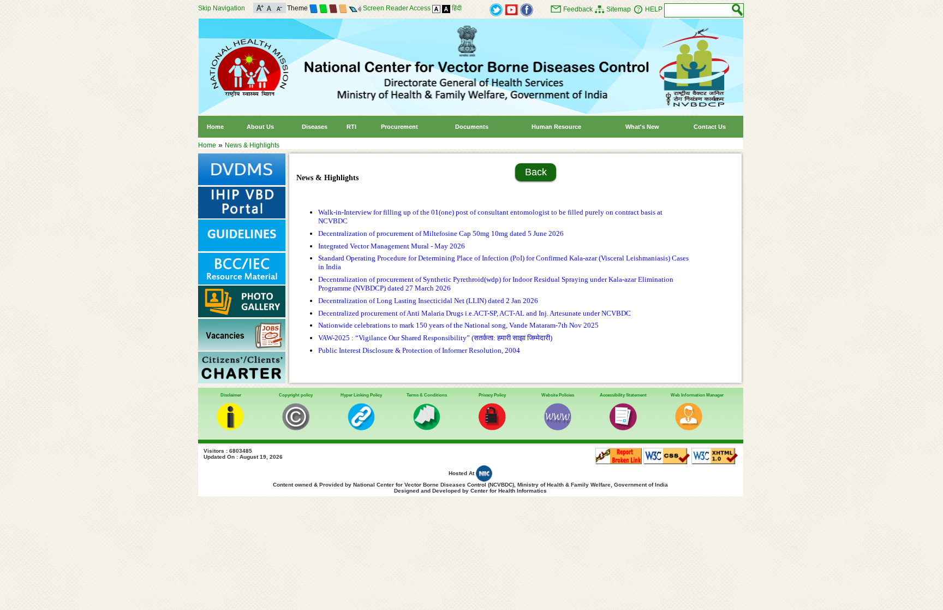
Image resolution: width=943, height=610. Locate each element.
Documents (471, 126)
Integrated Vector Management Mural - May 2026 (391, 246)
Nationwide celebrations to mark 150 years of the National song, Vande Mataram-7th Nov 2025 (458, 325)
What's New (642, 126)
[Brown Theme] (333, 8)
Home (215, 126)
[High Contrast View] (446, 8)
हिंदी (457, 8)
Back (536, 172)
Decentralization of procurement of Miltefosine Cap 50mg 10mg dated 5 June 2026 (441, 233)
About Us (260, 126)
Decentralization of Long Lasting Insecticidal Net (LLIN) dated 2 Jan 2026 (428, 301)
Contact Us (710, 126)
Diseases (314, 126)
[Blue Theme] (313, 8)
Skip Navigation (221, 8)
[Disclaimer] (230, 428)
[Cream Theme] (343, 8)
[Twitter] (496, 9)
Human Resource (556, 126)
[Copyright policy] (295, 428)
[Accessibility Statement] (623, 428)
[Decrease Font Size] (278, 7)
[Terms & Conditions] (426, 428)
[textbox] (698, 10)
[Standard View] (436, 8)
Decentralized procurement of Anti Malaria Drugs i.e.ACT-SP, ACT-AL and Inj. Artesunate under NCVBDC (474, 313)
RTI (351, 126)
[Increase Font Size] (260, 7)
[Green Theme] (323, 8)
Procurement (399, 126)
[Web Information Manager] (688, 428)
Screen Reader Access (397, 8)
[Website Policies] (557, 428)
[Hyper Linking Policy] (361, 428)
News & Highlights (252, 145)
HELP (654, 9)
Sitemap (618, 9)
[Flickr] (526, 9)
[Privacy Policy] (492, 428)
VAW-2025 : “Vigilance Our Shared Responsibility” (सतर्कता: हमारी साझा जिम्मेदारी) (435, 338)
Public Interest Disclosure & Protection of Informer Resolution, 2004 (419, 350)
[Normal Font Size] (269, 7)
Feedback (578, 9)
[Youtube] (511, 9)
